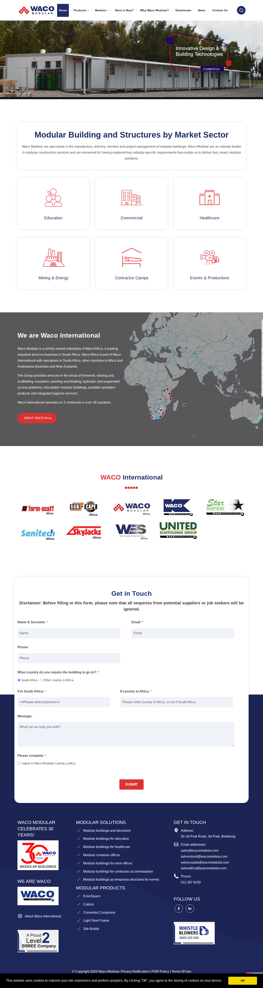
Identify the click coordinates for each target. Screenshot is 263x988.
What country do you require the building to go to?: (57, 672)
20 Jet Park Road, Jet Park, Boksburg (208, 836)
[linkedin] (190, 908)
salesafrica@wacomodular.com (203, 868)
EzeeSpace (91, 896)
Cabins (88, 904)
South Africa (29, 680)
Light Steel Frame (96, 920)
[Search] (241, 10)
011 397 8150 (191, 882)
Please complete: (30, 755)
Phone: (23, 647)
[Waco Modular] (36, 10)
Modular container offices (101, 855)
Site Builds (91, 928)
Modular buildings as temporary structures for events (121, 879)
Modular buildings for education (106, 838)
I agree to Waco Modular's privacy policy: (48, 763)
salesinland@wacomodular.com (204, 856)
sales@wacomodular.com (199, 850)
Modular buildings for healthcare (106, 847)
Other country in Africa (58, 680)
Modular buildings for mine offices (107, 863)
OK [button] (243, 980)
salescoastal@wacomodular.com (205, 862)
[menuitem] (63, 10)
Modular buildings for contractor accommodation (118, 871)
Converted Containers (99, 912)
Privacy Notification (135, 971)
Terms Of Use (181, 971)
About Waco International (43, 916)
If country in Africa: (135, 691)
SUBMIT (131, 784)
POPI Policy (160, 971)
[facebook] (179, 908)
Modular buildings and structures (107, 830)
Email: (136, 622)
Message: (24, 716)
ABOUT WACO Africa (37, 418)
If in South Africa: (30, 691)
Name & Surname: (31, 622)
